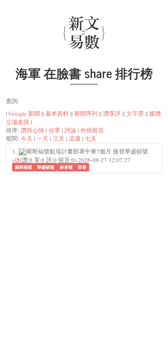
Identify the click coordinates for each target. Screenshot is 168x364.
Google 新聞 (24, 113)
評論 (70, 130)
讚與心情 (32, 130)
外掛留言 (92, 130)
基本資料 (57, 113)
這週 (74, 138)
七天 (91, 138)
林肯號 (66, 167)
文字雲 (135, 113)
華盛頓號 (45, 167)
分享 (54, 130)
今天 (26, 138)
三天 (58, 138)
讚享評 (112, 113)
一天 (42, 138)
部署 (82, 167)
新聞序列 (86, 113)
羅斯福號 (23, 167)
